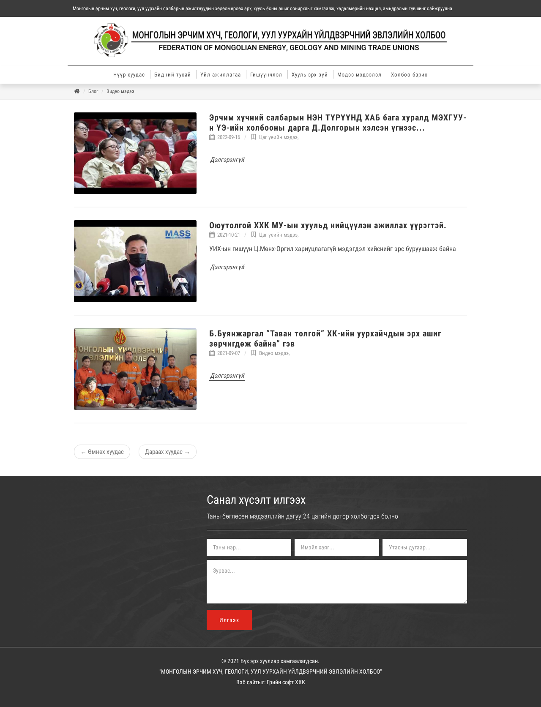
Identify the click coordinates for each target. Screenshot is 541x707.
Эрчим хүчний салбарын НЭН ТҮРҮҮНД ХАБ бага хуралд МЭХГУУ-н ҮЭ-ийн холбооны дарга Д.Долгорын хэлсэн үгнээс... (338, 122)
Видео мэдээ (120, 91)
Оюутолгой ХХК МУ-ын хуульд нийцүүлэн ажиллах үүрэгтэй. (328, 225)
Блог (93, 91)
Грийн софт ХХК (286, 682)
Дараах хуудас (167, 452)
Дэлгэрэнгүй (227, 160)
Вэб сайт (247, 682)
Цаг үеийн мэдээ (278, 137)
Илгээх (229, 620)
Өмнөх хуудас (102, 452)
